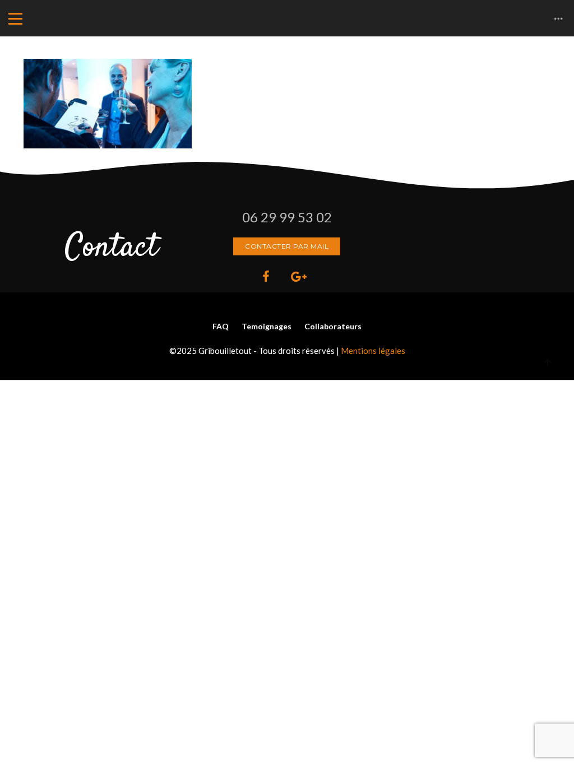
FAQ (220, 326)
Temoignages (266, 326)
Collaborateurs (333, 326)
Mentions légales (373, 351)
